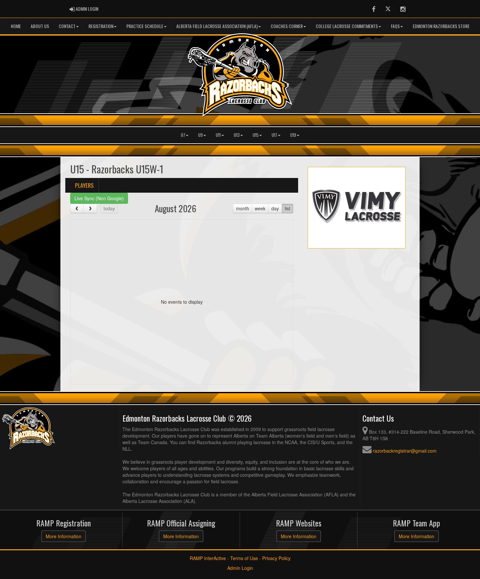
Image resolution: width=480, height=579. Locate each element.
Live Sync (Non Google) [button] (99, 198)
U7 (183, 135)
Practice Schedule (144, 26)
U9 (200, 135)
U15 (256, 135)
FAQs (395, 26)
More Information (63, 536)
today (109, 208)
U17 (274, 135)
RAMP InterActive (208, 558)
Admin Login (240, 568)
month (242, 208)
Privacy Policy (276, 558)
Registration (100, 26)
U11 (218, 135)
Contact (67, 26)
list (287, 208)
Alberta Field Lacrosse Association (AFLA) (217, 26)
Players (84, 185)
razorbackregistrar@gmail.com (405, 450)
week (260, 208)
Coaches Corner (287, 26)
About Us (40, 26)
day (275, 208)
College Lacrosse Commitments (347, 26)
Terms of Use (244, 558)
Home (16, 26)
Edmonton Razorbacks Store (441, 26)
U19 (293, 135)
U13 (237, 135)
